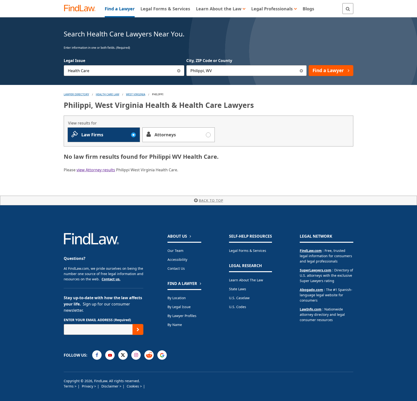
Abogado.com (311, 289)
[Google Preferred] (162, 355)
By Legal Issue (179, 306)
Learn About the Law (246, 280)
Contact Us (176, 268)
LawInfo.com (310, 309)
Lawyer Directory (76, 94)
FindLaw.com (311, 250)
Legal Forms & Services (247, 250)
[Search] (347, 8)
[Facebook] (97, 355)
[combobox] (124, 70)
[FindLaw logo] (81, 8)
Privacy (88, 386)
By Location (176, 298)
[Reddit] (149, 355)
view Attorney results (95, 170)
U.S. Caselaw (239, 298)
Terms (69, 386)
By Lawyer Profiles (181, 315)
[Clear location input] (301, 70)
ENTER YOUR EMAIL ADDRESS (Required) (97, 320)
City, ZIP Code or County (209, 60)
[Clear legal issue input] (179, 70)
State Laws (237, 289)
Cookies (133, 386)
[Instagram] (136, 355)
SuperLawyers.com (315, 270)
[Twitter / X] (123, 355)
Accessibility (177, 259)
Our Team (175, 250)
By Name (174, 324)
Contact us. (111, 279)
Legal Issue (74, 60)
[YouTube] (110, 355)
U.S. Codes (237, 306)
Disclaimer (110, 386)
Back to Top (211, 200)
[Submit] (137, 329)
